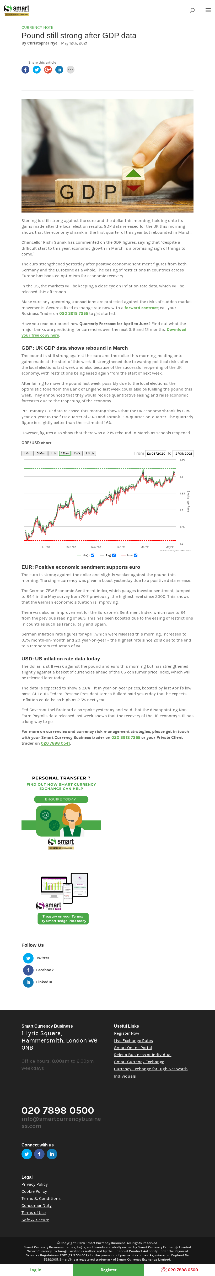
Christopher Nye (42, 43)
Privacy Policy (35, 1184)
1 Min (27, 453)
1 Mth (90, 453)
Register (109, 1270)
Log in (35, 1270)
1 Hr (53, 453)
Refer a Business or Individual (142, 1055)
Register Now (126, 1033)
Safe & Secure (35, 1220)
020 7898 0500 (182, 1270)
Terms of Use (34, 1213)
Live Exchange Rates (133, 1041)
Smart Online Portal (133, 1048)
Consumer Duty (37, 1205)
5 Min (41, 453)
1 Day (65, 453)
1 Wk (77, 453)
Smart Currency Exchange (139, 1062)
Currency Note (37, 27)
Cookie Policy (34, 1191)
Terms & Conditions (41, 1198)
